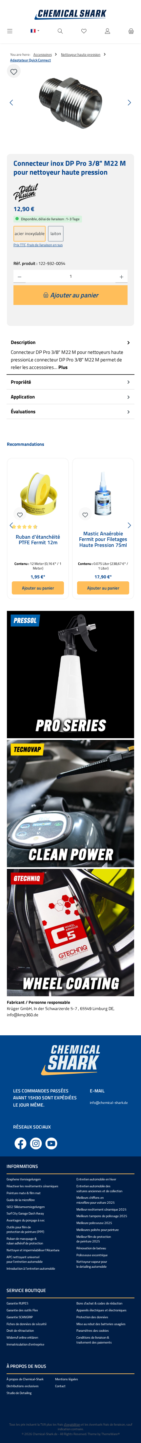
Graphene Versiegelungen (24, 1179)
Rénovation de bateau (91, 1248)
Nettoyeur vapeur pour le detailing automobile (91, 1264)
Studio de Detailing (19, 1392)
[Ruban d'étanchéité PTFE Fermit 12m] (38, 494)
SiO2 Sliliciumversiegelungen (26, 1206)
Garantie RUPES (17, 1303)
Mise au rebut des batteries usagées (101, 1324)
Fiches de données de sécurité (27, 1324)
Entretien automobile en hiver (96, 1179)
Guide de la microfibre (21, 1199)
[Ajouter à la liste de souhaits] (13, 71)
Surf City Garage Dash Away (25, 1213)
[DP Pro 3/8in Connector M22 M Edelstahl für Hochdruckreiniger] (70, 103)
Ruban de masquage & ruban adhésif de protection (25, 1241)
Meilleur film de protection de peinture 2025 (93, 1239)
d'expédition (72, 1424)
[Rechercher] (60, 31)
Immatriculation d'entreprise (25, 1344)
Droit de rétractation (20, 1330)
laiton (55, 233)
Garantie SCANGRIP (20, 1317)
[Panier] (131, 31)
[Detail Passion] (70, 192)
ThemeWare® (110, 1434)
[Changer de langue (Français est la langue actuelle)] (35, 31)
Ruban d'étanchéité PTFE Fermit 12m (38, 540)
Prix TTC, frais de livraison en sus (38, 245)
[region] (70, 103)
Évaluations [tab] (23, 411)
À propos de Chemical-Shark (25, 1379)
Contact (60, 1386)
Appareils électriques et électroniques (101, 1310)
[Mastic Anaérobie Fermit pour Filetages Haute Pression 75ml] (103, 494)
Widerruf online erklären (22, 1337)
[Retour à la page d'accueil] (70, 15)
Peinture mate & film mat (24, 1193)
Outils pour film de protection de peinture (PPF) (25, 1229)
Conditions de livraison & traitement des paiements (94, 1340)
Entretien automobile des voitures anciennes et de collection (99, 1188)
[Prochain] (129, 102)
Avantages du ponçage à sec (26, 1220)
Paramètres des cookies (92, 1330)
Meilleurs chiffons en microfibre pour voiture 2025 (95, 1200)
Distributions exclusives (23, 1386)
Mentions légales (66, 1379)
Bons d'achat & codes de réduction (99, 1303)
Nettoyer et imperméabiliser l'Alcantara (33, 1250)
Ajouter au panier (38, 588)
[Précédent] (12, 102)
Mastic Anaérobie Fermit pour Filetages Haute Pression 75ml (103, 539)
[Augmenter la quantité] (121, 276)
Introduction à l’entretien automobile (31, 1268)
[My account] (107, 31)
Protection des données (92, 1317)
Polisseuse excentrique (92, 1255)
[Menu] (10, 31)
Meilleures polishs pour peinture (97, 1229)
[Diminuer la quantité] (19, 276)
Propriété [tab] (21, 382)
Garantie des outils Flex (22, 1310)
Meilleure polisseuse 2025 (94, 1222)
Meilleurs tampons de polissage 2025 (101, 1216)
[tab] (70, 355)
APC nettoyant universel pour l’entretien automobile (25, 1259)
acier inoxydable (30, 233)
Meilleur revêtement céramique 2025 (101, 1209)
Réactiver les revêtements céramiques (32, 1186)
